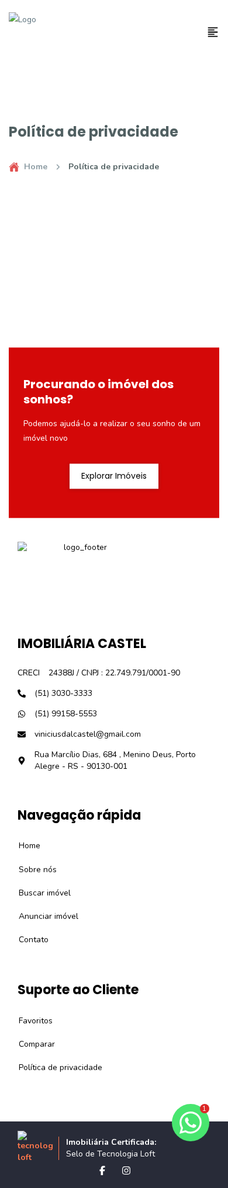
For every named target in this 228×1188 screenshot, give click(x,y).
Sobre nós (31, 869)
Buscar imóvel (38, 892)
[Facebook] (102, 1170)
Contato (27, 939)
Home (35, 166)
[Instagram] (126, 1170)
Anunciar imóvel (42, 916)
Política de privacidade (54, 1067)
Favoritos (29, 1020)
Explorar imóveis (114, 476)
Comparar (30, 1044)
